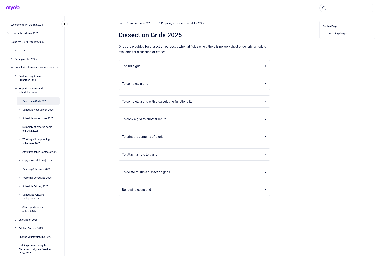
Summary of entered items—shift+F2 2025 (38, 128)
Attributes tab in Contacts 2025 (39, 151)
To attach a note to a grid (139, 154)
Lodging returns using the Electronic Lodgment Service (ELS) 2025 (35, 249)
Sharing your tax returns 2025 (35, 236)
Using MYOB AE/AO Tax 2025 (27, 41)
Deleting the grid (338, 33)
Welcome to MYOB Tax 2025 (27, 24)
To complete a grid (135, 84)
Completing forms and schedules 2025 (36, 67)
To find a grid (131, 66)
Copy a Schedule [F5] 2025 (37, 160)
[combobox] (347, 8)
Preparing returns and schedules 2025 (31, 90)
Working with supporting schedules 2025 (36, 141)
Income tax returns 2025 (24, 33)
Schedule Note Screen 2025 (38, 109)
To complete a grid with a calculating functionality (157, 101)
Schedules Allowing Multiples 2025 (33, 196)
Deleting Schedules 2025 (36, 169)
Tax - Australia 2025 (140, 23)
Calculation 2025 (28, 219)
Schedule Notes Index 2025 (37, 118)
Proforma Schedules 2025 (37, 177)
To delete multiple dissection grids (146, 172)
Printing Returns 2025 (31, 228)
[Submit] (324, 8)
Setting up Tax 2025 (26, 59)
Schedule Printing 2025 (35, 186)
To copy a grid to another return (144, 119)
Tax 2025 (20, 50)
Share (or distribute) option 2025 (33, 209)
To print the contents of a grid (143, 137)
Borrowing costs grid (136, 190)
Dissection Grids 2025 (34, 101)
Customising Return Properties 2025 (30, 78)
